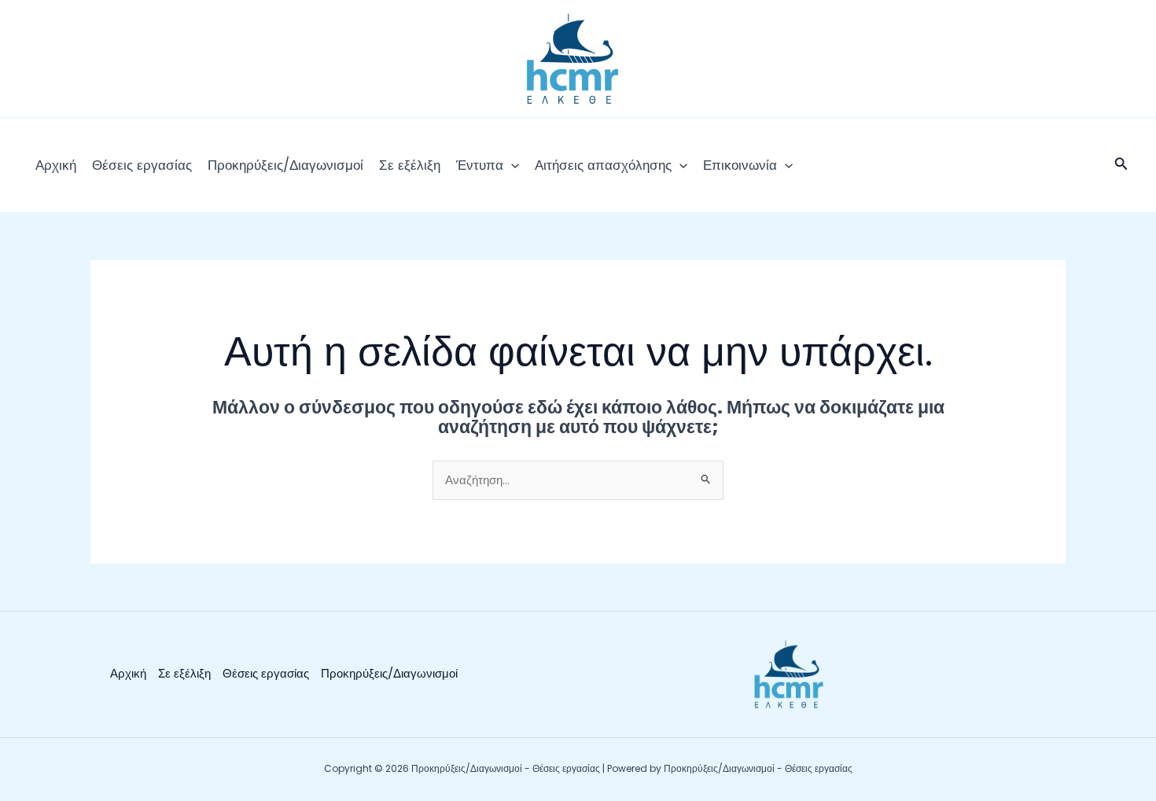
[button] (511, 165)
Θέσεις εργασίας (142, 165)
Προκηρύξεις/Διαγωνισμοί (285, 165)
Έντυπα (479, 165)
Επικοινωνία (740, 165)
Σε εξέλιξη (409, 165)
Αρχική (55, 165)
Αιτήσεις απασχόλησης (603, 165)
